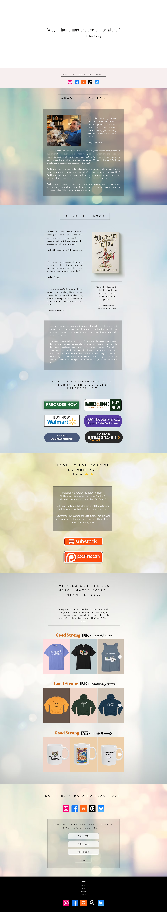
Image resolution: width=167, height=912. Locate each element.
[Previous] (10, 40)
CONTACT (83, 895)
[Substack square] (83, 82)
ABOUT (83, 882)
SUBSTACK (83, 888)
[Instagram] (70, 82)
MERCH (83, 892)
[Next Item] (120, 657)
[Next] (157, 40)
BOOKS (83, 885)
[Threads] (90, 82)
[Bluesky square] (97, 82)
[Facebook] (77, 82)
